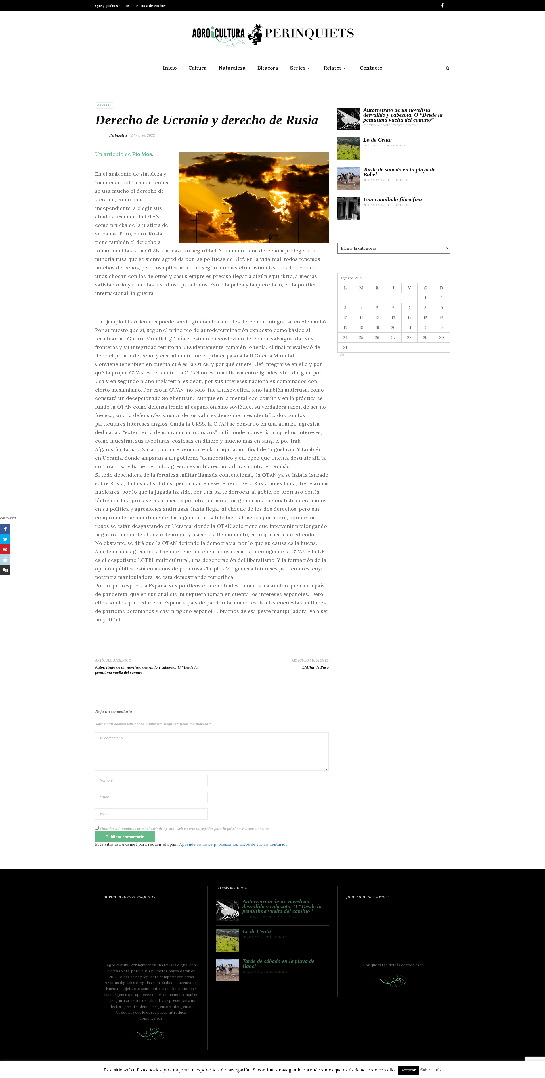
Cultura (197, 68)
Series (297, 68)
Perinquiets (118, 135)
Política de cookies (151, 5)
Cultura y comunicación (383, 125)
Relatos (333, 68)
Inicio (170, 68)
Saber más (430, 1070)
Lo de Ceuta (377, 139)
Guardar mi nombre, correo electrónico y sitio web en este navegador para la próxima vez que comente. (185, 828)
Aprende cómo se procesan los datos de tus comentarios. (233, 844)
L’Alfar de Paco (315, 667)
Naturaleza (232, 68)
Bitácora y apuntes (378, 145)
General (104, 105)
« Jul (341, 354)
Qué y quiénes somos (112, 5)
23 (442, 327)
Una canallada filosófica (392, 199)
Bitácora (267, 68)
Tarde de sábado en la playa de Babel (399, 172)
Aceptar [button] (409, 1070)
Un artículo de (123, 154)
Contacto (371, 68)
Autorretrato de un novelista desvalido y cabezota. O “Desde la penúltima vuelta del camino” (403, 115)
